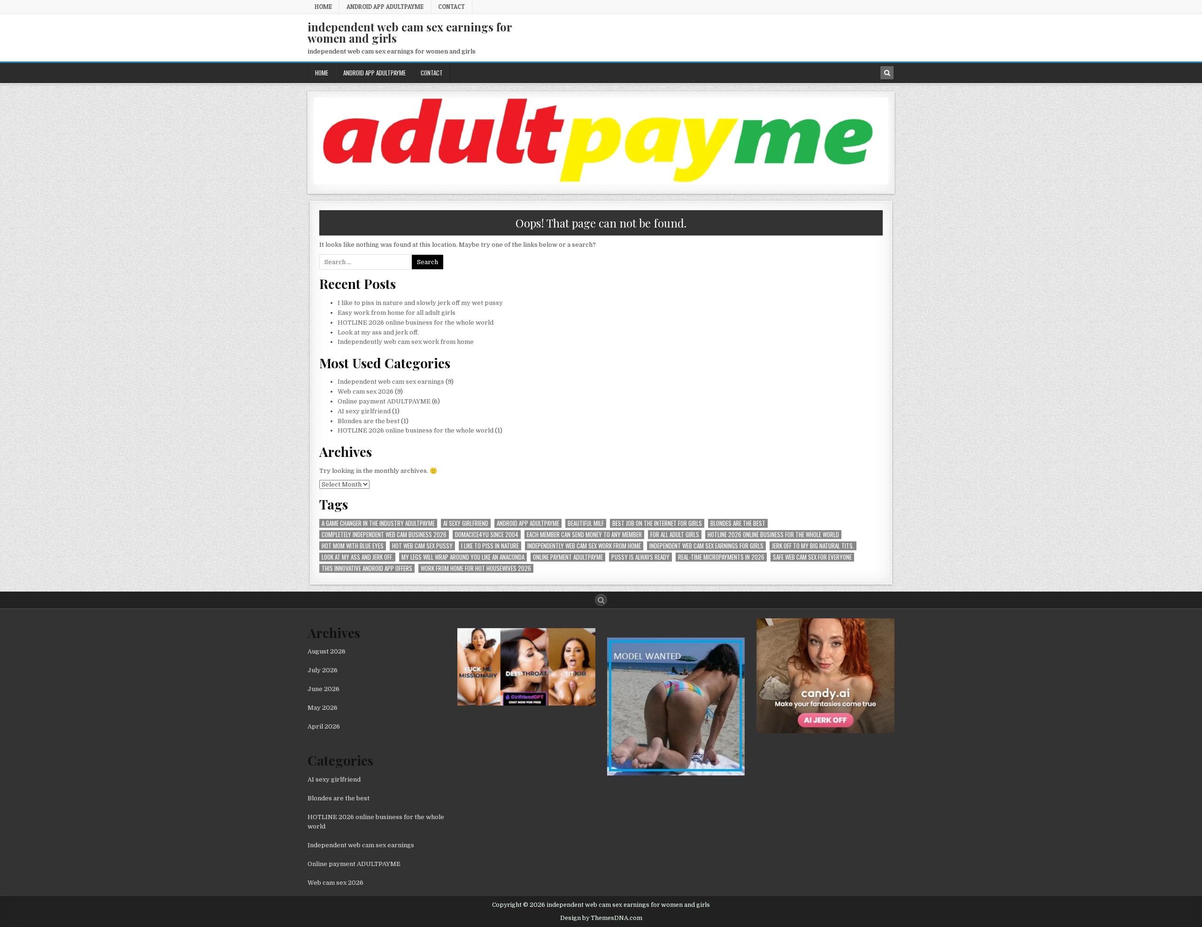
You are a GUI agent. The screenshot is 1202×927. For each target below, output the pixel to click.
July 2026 (323, 670)
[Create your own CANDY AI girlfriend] (825, 731)
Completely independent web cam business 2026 (384, 534)
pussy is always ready (640, 557)
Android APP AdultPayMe (385, 6)
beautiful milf (586, 523)
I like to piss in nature (490, 545)
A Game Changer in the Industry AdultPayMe (378, 523)
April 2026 (324, 726)
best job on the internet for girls (657, 523)
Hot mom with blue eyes (353, 545)
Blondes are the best (369, 421)
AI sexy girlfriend (364, 411)
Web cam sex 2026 (365, 391)
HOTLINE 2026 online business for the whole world (415, 322)
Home (323, 6)
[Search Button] (601, 600)
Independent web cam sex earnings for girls (706, 545)
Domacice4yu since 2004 (486, 534)
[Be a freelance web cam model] (676, 773)
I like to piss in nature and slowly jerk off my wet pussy (420, 302)
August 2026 (327, 651)
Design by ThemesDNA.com (601, 918)
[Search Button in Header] (887, 72)
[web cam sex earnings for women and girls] (601, 182)
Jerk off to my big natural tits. (813, 545)
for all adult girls (674, 534)
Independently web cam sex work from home (406, 341)
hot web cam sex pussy (422, 545)
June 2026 (323, 688)
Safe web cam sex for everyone (812, 557)
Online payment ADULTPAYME (384, 401)
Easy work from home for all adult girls (396, 312)
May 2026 (323, 707)
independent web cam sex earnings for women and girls (410, 32)
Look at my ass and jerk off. (378, 332)
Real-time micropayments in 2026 (721, 557)
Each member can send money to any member (584, 534)
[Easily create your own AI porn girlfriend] (526, 703)
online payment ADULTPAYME (568, 557)
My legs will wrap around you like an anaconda (462, 557)
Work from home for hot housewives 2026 (476, 568)
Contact (451, 6)
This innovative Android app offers (367, 568)
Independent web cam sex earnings (391, 381)
